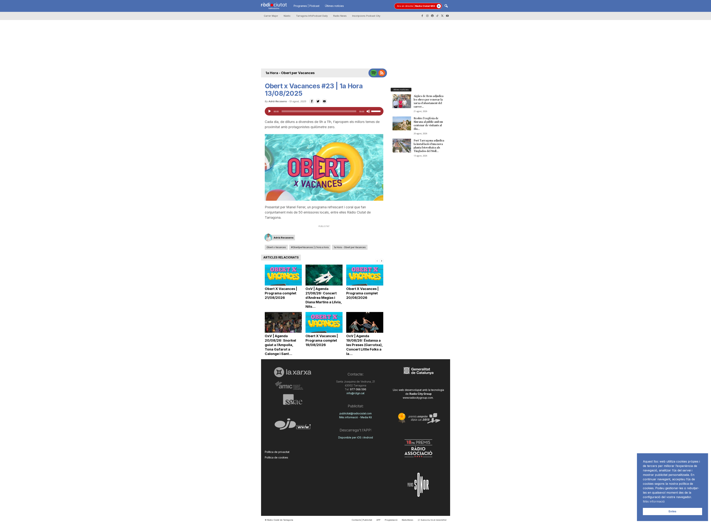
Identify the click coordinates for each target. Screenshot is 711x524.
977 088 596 (357, 389)
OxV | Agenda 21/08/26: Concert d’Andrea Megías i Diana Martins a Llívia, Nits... (324, 298)
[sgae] (293, 399)
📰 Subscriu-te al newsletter (432, 520)
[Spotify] (432, 16)
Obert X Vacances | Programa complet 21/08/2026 (281, 293)
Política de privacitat (277, 451)
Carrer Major (271, 15)
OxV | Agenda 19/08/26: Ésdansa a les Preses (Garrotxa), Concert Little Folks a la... (364, 345)
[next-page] (381, 261)
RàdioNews (407, 520)
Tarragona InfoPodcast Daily (312, 15)
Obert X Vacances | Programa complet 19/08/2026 (322, 340)
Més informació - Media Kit (355, 417)
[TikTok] (437, 16)
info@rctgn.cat (355, 393)
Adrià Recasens (277, 101)
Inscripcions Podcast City (366, 15)
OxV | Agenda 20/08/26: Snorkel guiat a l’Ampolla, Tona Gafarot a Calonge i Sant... (280, 345)
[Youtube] (447, 16)
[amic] (293, 385)
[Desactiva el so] (368, 111)
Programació (391, 520)
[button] (446, 6)
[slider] (376, 111)
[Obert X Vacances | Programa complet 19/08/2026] (324, 322)
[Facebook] (422, 16)
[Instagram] (427, 16)
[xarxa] (293, 372)
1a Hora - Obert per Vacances (290, 73)
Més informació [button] (654, 501)
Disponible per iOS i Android (355, 437)
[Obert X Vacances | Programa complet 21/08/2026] (283, 275)
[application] (324, 111)
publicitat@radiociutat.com (356, 413)
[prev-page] (377, 261)
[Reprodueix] (269, 111)
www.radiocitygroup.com (418, 397)
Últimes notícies (334, 5)
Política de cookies (276, 457)
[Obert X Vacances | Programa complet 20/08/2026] (364, 275)
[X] (442, 16)
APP (378, 520)
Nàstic (287, 15)
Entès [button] (672, 511)
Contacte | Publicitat (362, 520)
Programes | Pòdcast (306, 5)
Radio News (340, 15)
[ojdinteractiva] (293, 426)
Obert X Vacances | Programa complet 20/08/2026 (362, 293)
